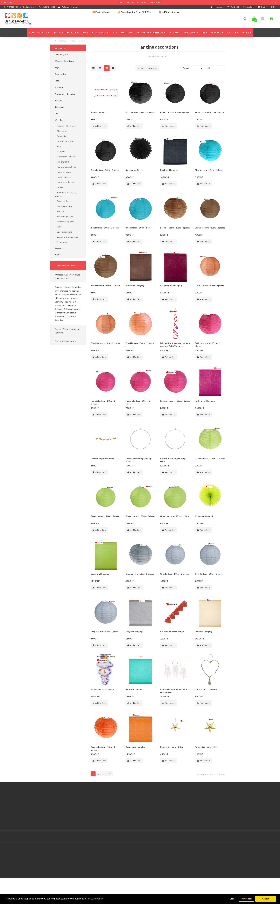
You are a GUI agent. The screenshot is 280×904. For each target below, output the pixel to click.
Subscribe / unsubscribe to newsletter (205, 806)
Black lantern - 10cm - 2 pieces (140, 112)
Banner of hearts (99, 112)
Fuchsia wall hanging (205, 401)
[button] (68, 276)
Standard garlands (64, 216)
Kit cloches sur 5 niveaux (102, 689)
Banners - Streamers (65, 126)
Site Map (192, 809)
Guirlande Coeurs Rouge (172, 631)
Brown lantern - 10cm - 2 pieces (175, 227)
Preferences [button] (246, 899)
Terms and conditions (14, 817)
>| (110, 773)
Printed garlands (63, 206)
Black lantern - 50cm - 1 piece (105, 170)
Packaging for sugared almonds (66, 194)
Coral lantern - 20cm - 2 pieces (105, 343)
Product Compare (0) (147, 68)
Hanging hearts (63, 172)
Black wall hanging (169, 170)
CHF (273, 7)
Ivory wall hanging (203, 631)
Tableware (190, 32)
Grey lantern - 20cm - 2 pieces (174, 574)
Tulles (58, 226)
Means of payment (12, 813)
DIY (203, 32)
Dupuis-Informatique (117, 835)
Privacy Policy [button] (95, 898)
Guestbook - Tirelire (65, 156)
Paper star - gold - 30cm (171, 747)
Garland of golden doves (102, 458)
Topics (246, 32)
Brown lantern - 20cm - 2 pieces (210, 227)
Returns (100, 806)
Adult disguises (38, 32)
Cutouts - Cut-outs (65, 141)
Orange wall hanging (135, 747)
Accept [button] (265, 899)
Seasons (231, 32)
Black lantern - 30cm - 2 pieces (209, 112)
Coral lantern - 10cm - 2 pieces (209, 285)
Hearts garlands (63, 177)
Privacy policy (10, 820)
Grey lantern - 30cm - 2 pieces (209, 574)
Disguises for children (66, 32)
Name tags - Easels (64, 182)
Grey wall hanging (133, 631)
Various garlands (63, 232)
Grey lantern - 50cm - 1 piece (104, 631)
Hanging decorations (77, 41)
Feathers (60, 151)
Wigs (85, 32)
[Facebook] (267, 836)
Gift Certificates (195, 798)
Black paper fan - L (134, 170)
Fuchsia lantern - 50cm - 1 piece (175, 401)
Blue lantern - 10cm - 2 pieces (209, 170)
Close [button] (233, 899)
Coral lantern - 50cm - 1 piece (139, 343)
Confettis (60, 136)
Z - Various (61, 242)
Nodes (59, 187)
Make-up (126, 32)
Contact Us (101, 798)
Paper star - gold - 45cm (206, 747)
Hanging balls (62, 161)
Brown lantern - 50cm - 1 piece (105, 285)
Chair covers (61, 131)
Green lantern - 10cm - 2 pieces (210, 458)
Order (99, 809)
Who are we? (10, 806)
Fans (58, 146)
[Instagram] (273, 836)
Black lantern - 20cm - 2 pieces (174, 112)
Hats (114, 32)
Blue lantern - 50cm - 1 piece (139, 227)
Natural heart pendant (206, 689)
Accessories (99, 32)
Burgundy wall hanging (171, 285)
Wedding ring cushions (66, 237)
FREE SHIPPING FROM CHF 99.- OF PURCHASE (140, 2)
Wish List (100, 813)
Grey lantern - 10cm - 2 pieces (139, 574)
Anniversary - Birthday (149, 32)
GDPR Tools (10, 798)
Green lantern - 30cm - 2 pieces (140, 516)
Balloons (174, 32)
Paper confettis (63, 201)
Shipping (8, 809)
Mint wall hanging (133, 689)
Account (100, 802)
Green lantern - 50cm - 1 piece (174, 516)
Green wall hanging (100, 574)
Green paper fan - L (204, 516)
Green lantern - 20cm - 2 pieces (105, 516)
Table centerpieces (64, 221)
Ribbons (59, 211)
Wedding (216, 32)
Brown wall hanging (134, 285)
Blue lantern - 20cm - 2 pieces (105, 227)
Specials (192, 802)
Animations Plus (11, 802)
